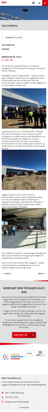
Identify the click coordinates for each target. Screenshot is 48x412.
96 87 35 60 (13, 397)
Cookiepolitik (24, 407)
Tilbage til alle (13, 37)
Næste (41, 273)
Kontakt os (20, 335)
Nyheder (5, 49)
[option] (13, 356)
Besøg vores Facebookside (17, 401)
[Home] (15, 3)
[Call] (39, 3)
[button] (45, 3)
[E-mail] (33, 3)
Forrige (7, 273)
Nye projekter (8, 45)
